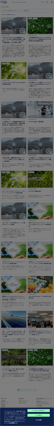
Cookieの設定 (38, 419)
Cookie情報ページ (13, 423)
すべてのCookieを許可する (39, 410)
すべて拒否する (38, 415)
